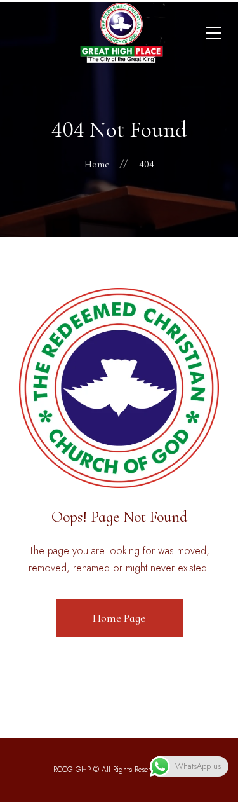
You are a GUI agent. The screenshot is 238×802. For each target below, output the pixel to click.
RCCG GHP (72, 769)
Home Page (119, 618)
